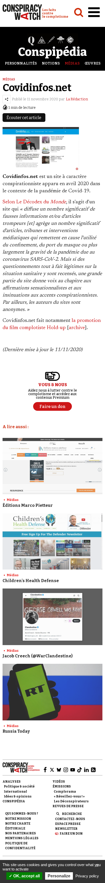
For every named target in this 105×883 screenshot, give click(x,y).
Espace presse (68, 824)
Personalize (59, 876)
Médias (72, 63)
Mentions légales (21, 838)
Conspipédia (14, 801)
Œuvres (92, 63)
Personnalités (21, 63)
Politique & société (19, 786)
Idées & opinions (18, 796)
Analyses (12, 781)
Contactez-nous (70, 819)
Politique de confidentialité (20, 846)
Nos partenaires (20, 833)
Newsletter (66, 829)
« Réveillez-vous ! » (69, 796)
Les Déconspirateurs (71, 801)
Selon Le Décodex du (34, 202)
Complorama (65, 791)
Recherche (72, 814)
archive (77, 327)
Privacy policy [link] (87, 876)
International (15, 791)
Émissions (61, 786)
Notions (51, 63)
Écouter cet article (24, 117)
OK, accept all (26, 876)
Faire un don (71, 833)
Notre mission (18, 819)
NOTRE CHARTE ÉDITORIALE (17, 826)
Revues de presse (68, 806)
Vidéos (58, 781)
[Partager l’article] (7, 99)
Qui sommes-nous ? (21, 813)
